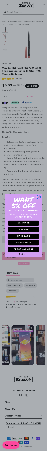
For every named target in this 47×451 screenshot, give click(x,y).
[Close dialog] (39, 197)
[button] (23, 223)
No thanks (23, 253)
